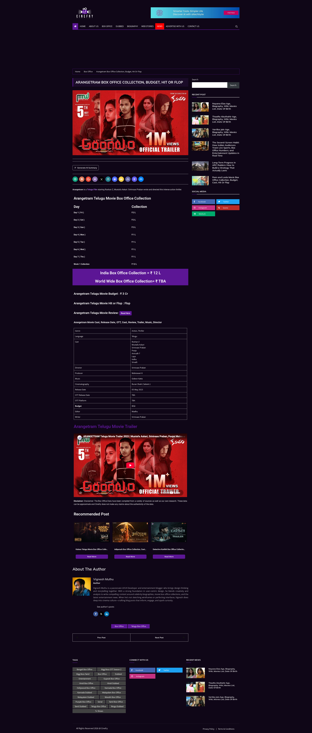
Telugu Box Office (138, 626)
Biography (132, 26)
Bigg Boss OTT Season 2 (111, 669)
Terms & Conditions (226, 729)
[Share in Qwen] (134, 179)
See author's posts (105, 606)
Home (83, 26)
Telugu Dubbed (117, 706)
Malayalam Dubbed (86, 697)
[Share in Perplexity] (108, 179)
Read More (91, 556)
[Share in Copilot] (128, 179)
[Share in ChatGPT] (75, 179)
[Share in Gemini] (95, 179)
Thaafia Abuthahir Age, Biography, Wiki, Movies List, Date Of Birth (224, 119)
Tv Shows (99, 711)
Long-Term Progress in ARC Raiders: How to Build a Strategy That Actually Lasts (224, 166)
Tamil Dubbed (80, 706)
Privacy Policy (208, 729)
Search (195, 79)
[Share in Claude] (81, 179)
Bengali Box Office (84, 669)
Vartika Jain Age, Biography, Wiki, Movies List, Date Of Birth (224, 132)
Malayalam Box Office (111, 692)
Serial (100, 702)
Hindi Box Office (86, 683)
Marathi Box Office (113, 697)
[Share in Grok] (101, 179)
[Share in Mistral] (121, 179)
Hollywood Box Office (86, 688)
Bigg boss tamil (82, 674)
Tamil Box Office (116, 702)
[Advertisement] (156, 50)
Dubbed (120, 26)
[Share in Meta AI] (141, 179)
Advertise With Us (175, 26)
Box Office (107, 26)
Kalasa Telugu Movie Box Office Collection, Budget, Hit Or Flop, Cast (92, 549)
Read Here (125, 313)
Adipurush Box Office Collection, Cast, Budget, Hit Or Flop (130, 549)
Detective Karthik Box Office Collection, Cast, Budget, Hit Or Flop (169, 549)
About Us (93, 26)
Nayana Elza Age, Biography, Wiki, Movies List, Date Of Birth (224, 106)
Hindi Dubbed (113, 683)
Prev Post (101, 637)
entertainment (85, 678)
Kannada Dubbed (84, 692)
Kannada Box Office (113, 688)
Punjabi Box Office (83, 702)
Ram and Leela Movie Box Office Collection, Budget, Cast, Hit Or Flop (225, 180)
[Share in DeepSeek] (114, 179)
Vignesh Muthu (103, 579)
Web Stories (147, 26)
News (159, 26)
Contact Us (193, 26)
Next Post (159, 637)
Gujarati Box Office (112, 678)
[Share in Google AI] (88, 179)
